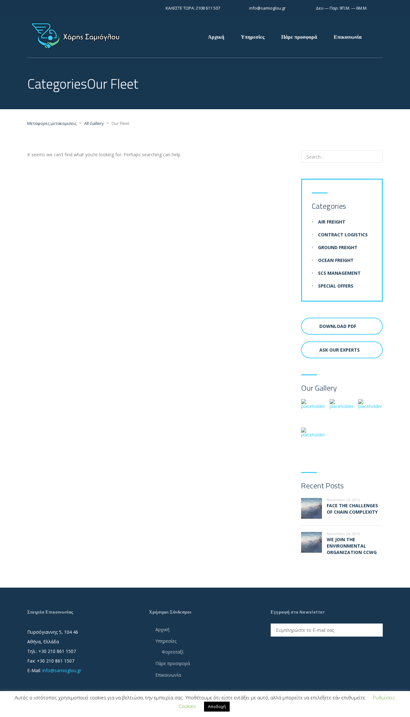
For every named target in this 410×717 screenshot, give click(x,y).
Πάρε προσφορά (299, 37)
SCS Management (339, 273)
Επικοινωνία (348, 37)
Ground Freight (337, 247)
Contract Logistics (343, 235)
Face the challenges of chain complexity (352, 508)
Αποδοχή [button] (217, 706)
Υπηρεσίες (253, 37)
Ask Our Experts (339, 350)
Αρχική (216, 37)
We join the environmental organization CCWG (352, 545)
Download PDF (337, 326)
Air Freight (331, 222)
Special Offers (335, 286)
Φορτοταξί (173, 652)
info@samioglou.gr (61, 670)
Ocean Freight (336, 260)
